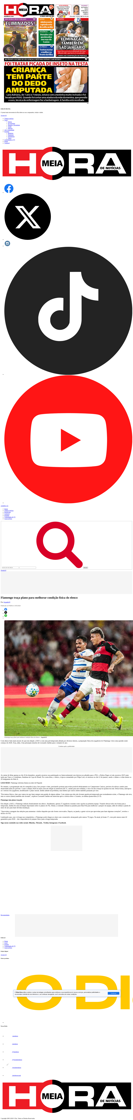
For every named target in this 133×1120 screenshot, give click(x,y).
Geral (6, 120)
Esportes (6, 131)
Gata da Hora (8, 519)
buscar (85, 567)
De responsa (11, 123)
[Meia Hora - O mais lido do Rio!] (66, 181)
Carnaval (7, 143)
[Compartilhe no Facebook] (5, 610)
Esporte (6, 944)
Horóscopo (7, 512)
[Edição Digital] (46, 105)
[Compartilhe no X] (5, 613)
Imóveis (10, 128)
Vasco (9, 138)
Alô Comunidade (9, 130)
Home (6, 141)
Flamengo (11, 135)
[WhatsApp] (5, 616)
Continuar (113, 993)
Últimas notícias (8, 118)
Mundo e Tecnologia (14, 125)
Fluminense (11, 136)
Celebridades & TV (10, 517)
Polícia (10, 122)
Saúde (9, 127)
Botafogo (10, 133)
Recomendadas (5, 915)
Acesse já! (4, 115)
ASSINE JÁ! (4, 506)
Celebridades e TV (9, 140)
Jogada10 (3, 570)
